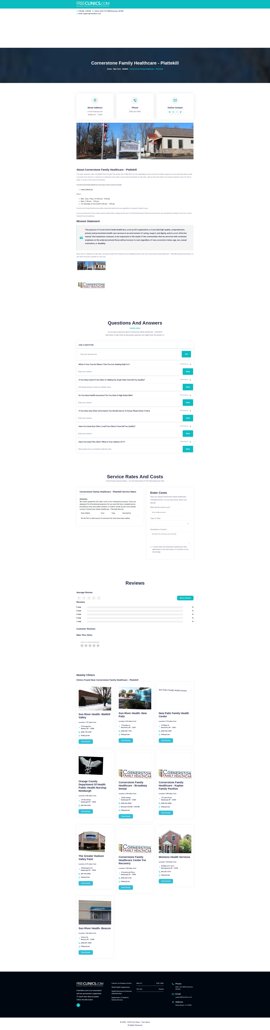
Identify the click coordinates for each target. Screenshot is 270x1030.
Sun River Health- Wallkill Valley (94, 716)
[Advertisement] (135, 32)
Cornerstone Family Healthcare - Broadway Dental (133, 785)
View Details (85, 741)
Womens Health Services (174, 857)
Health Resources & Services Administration (122, 992)
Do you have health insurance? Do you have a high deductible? (106, 395)
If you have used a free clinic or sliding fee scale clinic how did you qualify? (112, 380)
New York (117, 69)
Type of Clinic (155, 518)
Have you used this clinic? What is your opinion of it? (102, 442)
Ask (186, 354)
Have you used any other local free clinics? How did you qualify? (107, 426)
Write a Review (185, 598)
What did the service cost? (160, 507)
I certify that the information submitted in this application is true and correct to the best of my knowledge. (170, 549)
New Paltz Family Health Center (174, 715)
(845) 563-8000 (135, 112)
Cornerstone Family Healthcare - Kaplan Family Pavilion (171, 785)
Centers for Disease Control (121, 983)
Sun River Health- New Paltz (133, 715)
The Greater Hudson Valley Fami (91, 857)
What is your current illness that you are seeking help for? (104, 364)
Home (109, 69)
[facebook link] (78, 1005)
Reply (188, 372)
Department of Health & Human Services (120, 999)
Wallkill (125, 69)
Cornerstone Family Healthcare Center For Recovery (132, 860)
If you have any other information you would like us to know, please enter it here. (114, 411)
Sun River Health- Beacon (95, 928)
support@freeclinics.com (92, 13)
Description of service (158, 529)
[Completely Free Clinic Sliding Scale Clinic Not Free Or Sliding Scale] (170, 523)
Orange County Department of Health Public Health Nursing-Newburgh (93, 786)
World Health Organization (121, 987)
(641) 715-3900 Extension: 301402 (111, 11)
